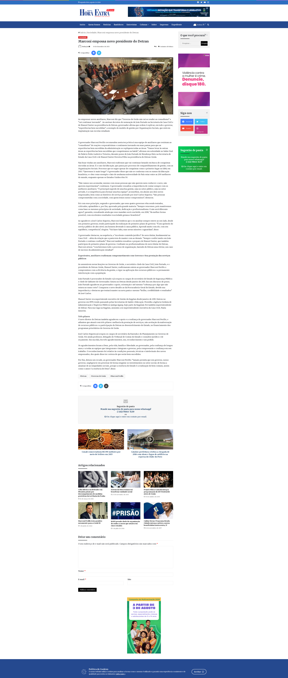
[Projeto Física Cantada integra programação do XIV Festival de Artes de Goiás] (158, 479)
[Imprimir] (106, 386)
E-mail (82, 579)
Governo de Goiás (99, 376)
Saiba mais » (120, 674)
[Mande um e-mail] (89, 46)
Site (129, 579)
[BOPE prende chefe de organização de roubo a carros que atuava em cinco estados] (125, 510)
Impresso (164, 25)
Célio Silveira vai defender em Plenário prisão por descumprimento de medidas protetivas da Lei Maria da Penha (91, 493)
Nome (82, 571)
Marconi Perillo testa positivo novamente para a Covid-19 (90, 522)
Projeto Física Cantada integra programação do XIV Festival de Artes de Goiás (157, 492)
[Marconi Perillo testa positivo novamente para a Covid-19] (93, 510)
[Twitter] (99, 53)
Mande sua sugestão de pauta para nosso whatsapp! (125, 410)
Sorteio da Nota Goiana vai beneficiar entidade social (122, 491)
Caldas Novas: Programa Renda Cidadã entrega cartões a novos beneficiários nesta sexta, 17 (157, 523)
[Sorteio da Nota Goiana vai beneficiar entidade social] (125, 479)
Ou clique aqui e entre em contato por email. (126, 417)
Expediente (177, 25)
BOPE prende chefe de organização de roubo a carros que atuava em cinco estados (125, 523)
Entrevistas (132, 25)
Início (82, 25)
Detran (83, 376)
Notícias (107, 25)
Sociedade (91, 32)
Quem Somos (94, 25)
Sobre (154, 25)
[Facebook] (93, 53)
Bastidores (118, 25)
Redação (85, 46)
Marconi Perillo (117, 376)
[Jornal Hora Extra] (96, 13)
